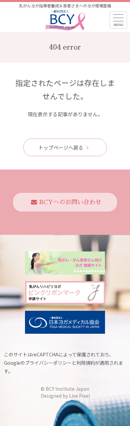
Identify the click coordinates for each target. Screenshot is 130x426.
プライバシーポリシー (48, 362)
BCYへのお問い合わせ (70, 202)
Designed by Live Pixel (65, 395)
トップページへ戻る (60, 147)
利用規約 (85, 362)
